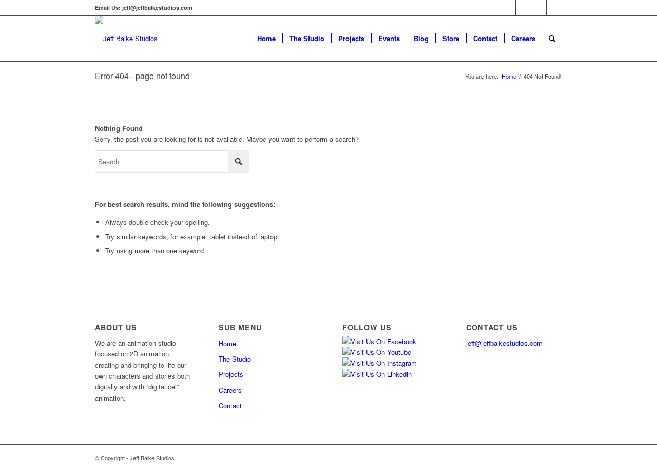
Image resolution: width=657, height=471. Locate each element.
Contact (230, 405)
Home (227, 343)
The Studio (235, 359)
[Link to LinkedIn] (554, 7)
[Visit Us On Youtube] (376, 352)
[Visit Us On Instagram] (379, 363)
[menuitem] (266, 38)
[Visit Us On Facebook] (379, 341)
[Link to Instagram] (523, 7)
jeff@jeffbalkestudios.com (504, 343)
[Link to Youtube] (538, 7)
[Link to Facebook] (507, 7)
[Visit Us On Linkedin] (377, 374)
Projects (231, 374)
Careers (230, 390)
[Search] (552, 38)
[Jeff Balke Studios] (126, 38)
